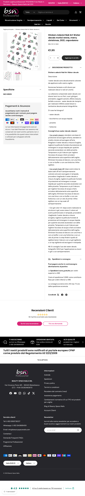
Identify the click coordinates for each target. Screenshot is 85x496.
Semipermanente (34, 20)
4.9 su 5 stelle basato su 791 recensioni (47, 488)
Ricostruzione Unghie (13, 20)
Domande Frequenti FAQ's (13, 438)
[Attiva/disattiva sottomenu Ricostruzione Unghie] (24, 20)
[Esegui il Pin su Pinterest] (66, 295)
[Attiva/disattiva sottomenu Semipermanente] (43, 20)
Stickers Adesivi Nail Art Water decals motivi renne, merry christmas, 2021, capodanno (28, 29)
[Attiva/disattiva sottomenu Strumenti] (79, 20)
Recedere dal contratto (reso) (55, 391)
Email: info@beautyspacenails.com (16, 430)
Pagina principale (8, 29)
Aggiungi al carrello (72, 58)
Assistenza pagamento (52, 395)
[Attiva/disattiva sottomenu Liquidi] (53, 20)
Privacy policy (49, 383)
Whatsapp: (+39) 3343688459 (14, 425)
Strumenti (73, 20)
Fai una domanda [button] (55, 324)
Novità (48, 24)
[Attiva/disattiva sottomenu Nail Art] (42, 24)
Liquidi (49, 20)
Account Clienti (50, 410)
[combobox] (46, 12)
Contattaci (7, 434)
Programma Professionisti (13, 442)
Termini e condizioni (51, 387)
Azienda (47, 375)
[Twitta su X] (58, 295)
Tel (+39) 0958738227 (11, 421)
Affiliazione (7, 446)
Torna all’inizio (42, 360)
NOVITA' (51, 3)
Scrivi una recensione (29, 324)
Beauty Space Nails (13, 473)
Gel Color (60, 20)
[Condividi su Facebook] (62, 295)
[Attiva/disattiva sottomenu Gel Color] (66, 20)
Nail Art (37, 24)
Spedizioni (48, 379)
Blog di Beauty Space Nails (54, 406)
